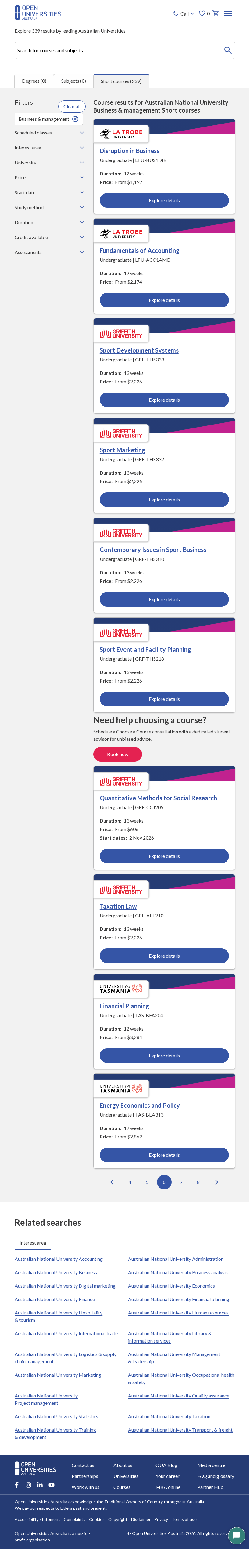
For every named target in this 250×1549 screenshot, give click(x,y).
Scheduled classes (33, 132)
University (25, 162)
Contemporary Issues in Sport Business (151, 548)
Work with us (85, 1487)
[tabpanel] (125, 645)
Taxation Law (116, 904)
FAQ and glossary (212, 1476)
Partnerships (85, 1476)
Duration (24, 222)
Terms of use (184, 1519)
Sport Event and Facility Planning (143, 648)
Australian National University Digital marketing (65, 1284)
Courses (121, 1487)
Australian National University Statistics (56, 1414)
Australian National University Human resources (176, 1311)
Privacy (161, 1519)
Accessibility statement (37, 1519)
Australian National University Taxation (167, 1414)
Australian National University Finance (55, 1297)
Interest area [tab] (33, 1241)
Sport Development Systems (137, 349)
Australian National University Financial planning (176, 1297)
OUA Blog (164, 1465)
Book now (116, 753)
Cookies (97, 1519)
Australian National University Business (56, 1270)
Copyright (117, 1519)
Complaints (74, 1519)
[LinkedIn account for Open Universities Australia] (40, 1485)
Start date (25, 192)
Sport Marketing (121, 449)
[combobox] (125, 50)
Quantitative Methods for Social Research (156, 796)
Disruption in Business (128, 150)
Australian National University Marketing (58, 1373)
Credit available (31, 237)
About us (121, 1465)
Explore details (161, 200)
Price (20, 177)
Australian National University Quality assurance (176, 1394)
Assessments (28, 252)
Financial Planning (123, 1004)
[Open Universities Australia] (38, 18)
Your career (165, 1476)
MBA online (165, 1487)
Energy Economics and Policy (138, 1103)
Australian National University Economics (169, 1284)
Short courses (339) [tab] (121, 81)
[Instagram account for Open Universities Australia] (28, 1485)
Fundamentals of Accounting (138, 250)
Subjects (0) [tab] (73, 81)
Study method (29, 207)
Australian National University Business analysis (176, 1270)
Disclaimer (141, 1519)
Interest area (28, 147)
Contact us (83, 1465)
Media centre (208, 1465)
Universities (125, 1476)
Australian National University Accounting (59, 1257)
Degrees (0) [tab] (34, 81)
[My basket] (216, 13)
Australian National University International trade (66, 1331)
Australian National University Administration (173, 1257)
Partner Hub (207, 1487)
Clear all (70, 106)
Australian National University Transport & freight (178, 1428)
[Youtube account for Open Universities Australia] (51, 1485)
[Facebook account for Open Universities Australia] (17, 1485)
